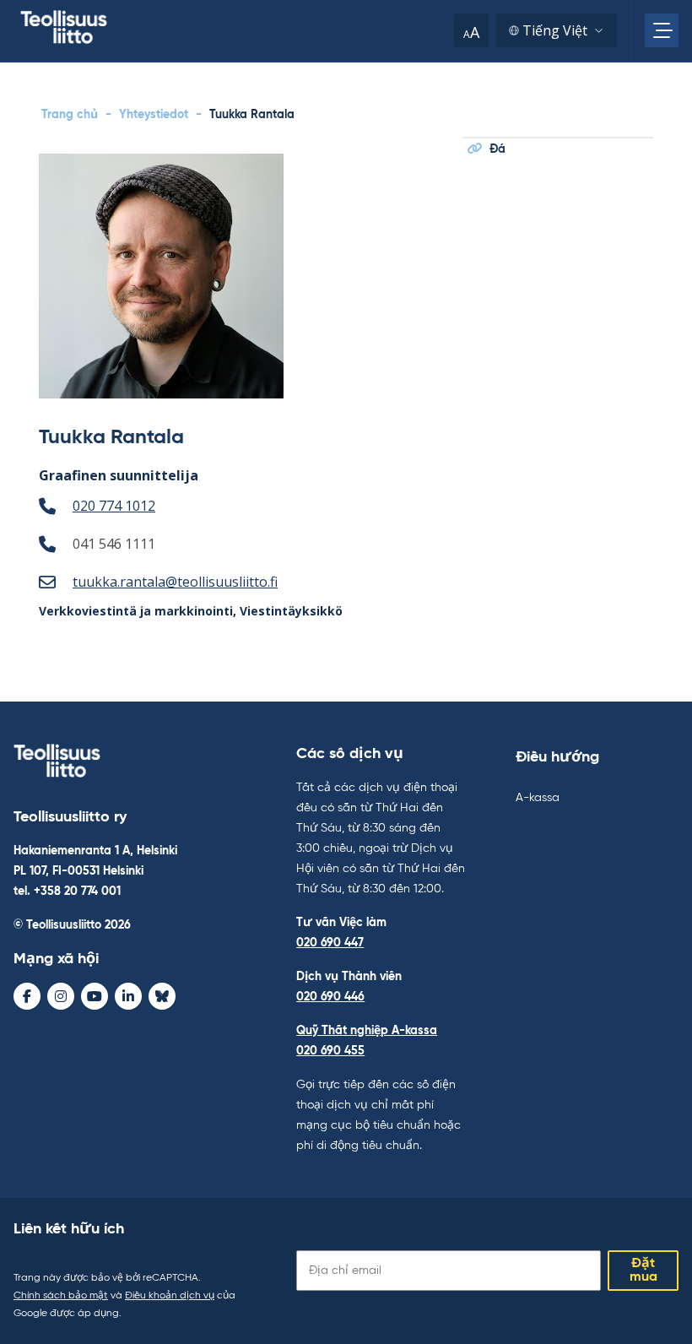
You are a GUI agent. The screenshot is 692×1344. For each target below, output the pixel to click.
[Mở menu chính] (661, 30)
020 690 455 (330, 1051)
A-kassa (538, 798)
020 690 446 (330, 997)
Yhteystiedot (153, 115)
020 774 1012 (114, 505)
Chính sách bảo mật (61, 1296)
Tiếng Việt (554, 30)
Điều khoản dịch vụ (169, 1296)
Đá (497, 149)
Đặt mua (643, 1270)
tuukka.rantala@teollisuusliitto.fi (175, 581)
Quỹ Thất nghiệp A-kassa (366, 1031)
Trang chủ (69, 115)
